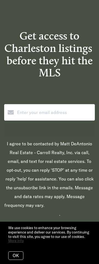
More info (16, 240)
